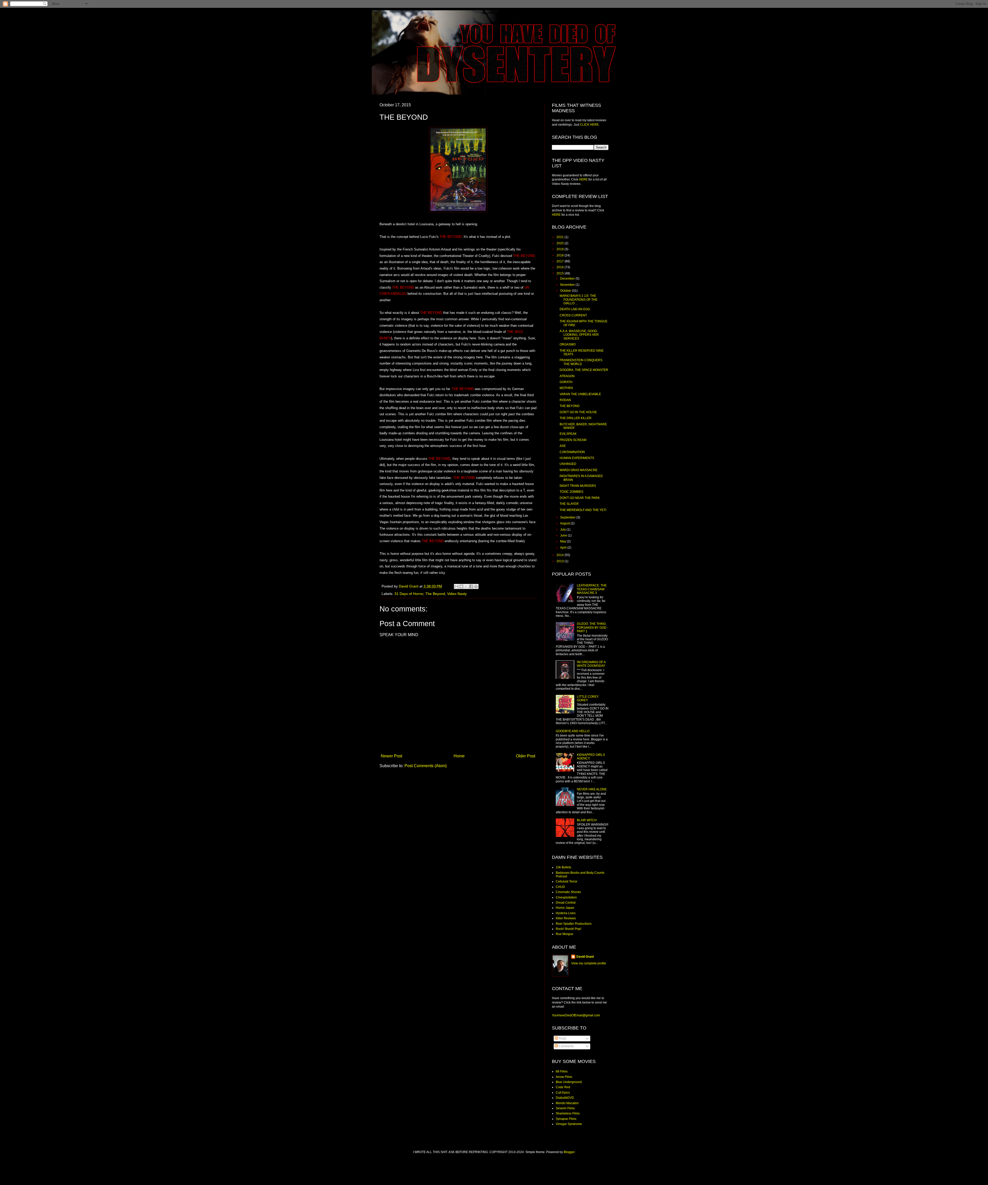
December (568, 278)
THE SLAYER (569, 504)
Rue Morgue (564, 934)
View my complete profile (588, 963)
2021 (560, 237)
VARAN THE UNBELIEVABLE (580, 394)
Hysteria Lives (566, 913)
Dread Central (566, 902)
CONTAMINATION (572, 452)
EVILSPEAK (568, 434)
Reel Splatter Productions (574, 923)
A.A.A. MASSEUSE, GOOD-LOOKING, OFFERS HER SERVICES (579, 334)
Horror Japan (565, 908)
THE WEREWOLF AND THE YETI (583, 510)
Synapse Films (566, 1119)
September (568, 517)
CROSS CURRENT (573, 315)
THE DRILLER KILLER (576, 418)
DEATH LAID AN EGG (575, 309)
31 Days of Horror (408, 594)
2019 (560, 249)
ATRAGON (567, 376)
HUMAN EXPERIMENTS (577, 458)
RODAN (565, 400)
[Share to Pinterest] (476, 586)
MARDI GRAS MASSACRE (578, 470)
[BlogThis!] (461, 586)
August (565, 523)
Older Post (525, 756)
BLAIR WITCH (587, 820)
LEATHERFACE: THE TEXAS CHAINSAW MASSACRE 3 (592, 589)
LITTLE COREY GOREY (588, 698)
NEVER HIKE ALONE (592, 789)
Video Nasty (457, 594)
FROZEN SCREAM (573, 440)
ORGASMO (568, 344)
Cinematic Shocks (568, 892)
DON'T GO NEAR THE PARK (580, 498)
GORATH (566, 382)
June (564, 535)
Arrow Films (564, 1077)
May (563, 541)
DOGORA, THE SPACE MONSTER (584, 370)
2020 (560, 243)
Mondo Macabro (567, 1103)
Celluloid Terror (566, 881)
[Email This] (456, 586)
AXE (563, 446)
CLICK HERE (589, 124)
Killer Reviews (566, 918)
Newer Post (391, 756)
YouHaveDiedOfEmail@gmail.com (576, 1015)
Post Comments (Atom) (425, 766)
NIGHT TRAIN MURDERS (578, 486)
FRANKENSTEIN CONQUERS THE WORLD (581, 362)
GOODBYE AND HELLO (572, 731)
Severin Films (565, 1108)
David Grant (585, 956)
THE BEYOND (570, 406)
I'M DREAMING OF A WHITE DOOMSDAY (591, 664)
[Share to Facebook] (471, 586)
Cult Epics (563, 1092)
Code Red (563, 1087)
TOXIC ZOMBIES (571, 492)
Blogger (569, 1152)
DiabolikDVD (565, 1098)
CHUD (560, 887)
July (563, 529)
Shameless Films (568, 1113)
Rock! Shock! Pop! (568, 929)
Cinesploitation (566, 897)
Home (459, 756)
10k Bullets (563, 867)
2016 (560, 267)
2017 (560, 261)
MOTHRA (566, 388)
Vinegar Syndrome (569, 1124)
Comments (566, 1046)
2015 (560, 273)
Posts (562, 1038)
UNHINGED (568, 464)
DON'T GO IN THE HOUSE (578, 412)
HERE (583, 179)
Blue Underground (569, 1082)
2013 (560, 561)
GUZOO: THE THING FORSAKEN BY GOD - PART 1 (592, 627)
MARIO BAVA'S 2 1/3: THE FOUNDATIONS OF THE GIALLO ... (578, 299)
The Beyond (435, 594)
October (566, 290)
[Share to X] (466, 586)
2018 (560, 255)
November (568, 285)
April (563, 547)
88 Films (562, 1071)
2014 (560, 555)
